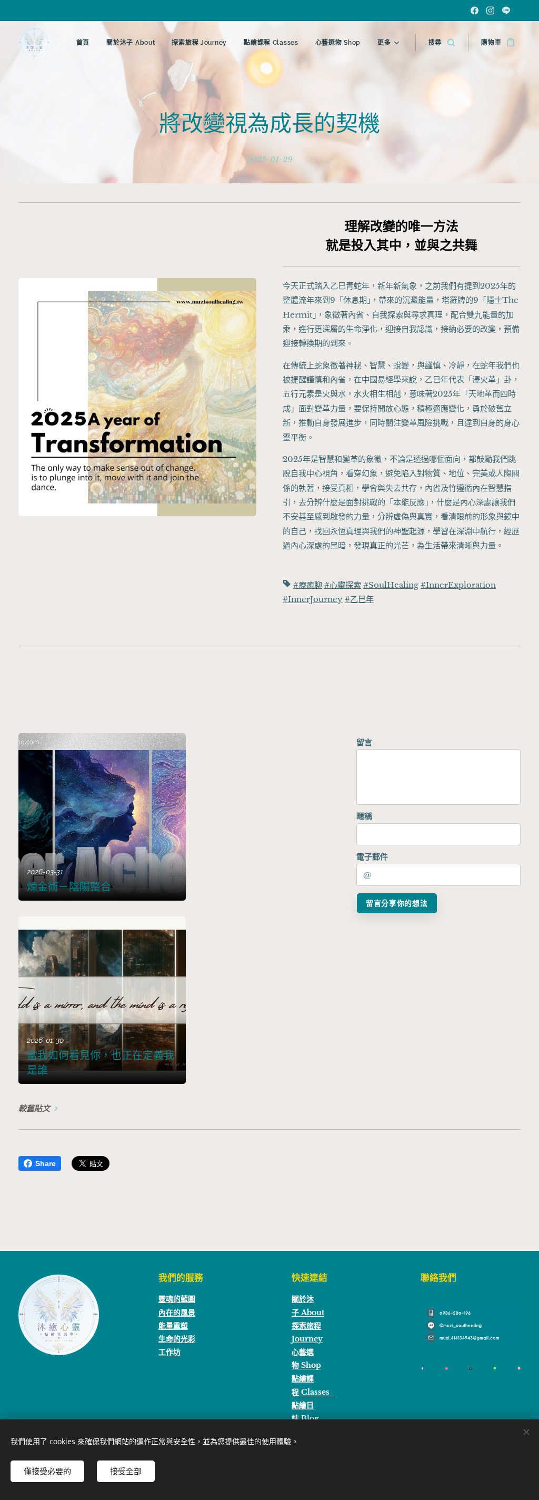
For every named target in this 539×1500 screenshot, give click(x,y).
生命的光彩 (176, 1339)
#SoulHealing (390, 585)
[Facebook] (474, 10)
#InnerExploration (458, 585)
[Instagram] (490, 10)
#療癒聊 (307, 585)
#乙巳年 (359, 599)
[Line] (506, 10)
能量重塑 (173, 1325)
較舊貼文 (34, 1108)
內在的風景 (176, 1312)
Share (45, 1163)
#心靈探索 (342, 585)
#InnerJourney (313, 599)
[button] (441, 42)
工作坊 (169, 1352)
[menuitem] (86, 42)
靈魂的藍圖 (176, 1299)
